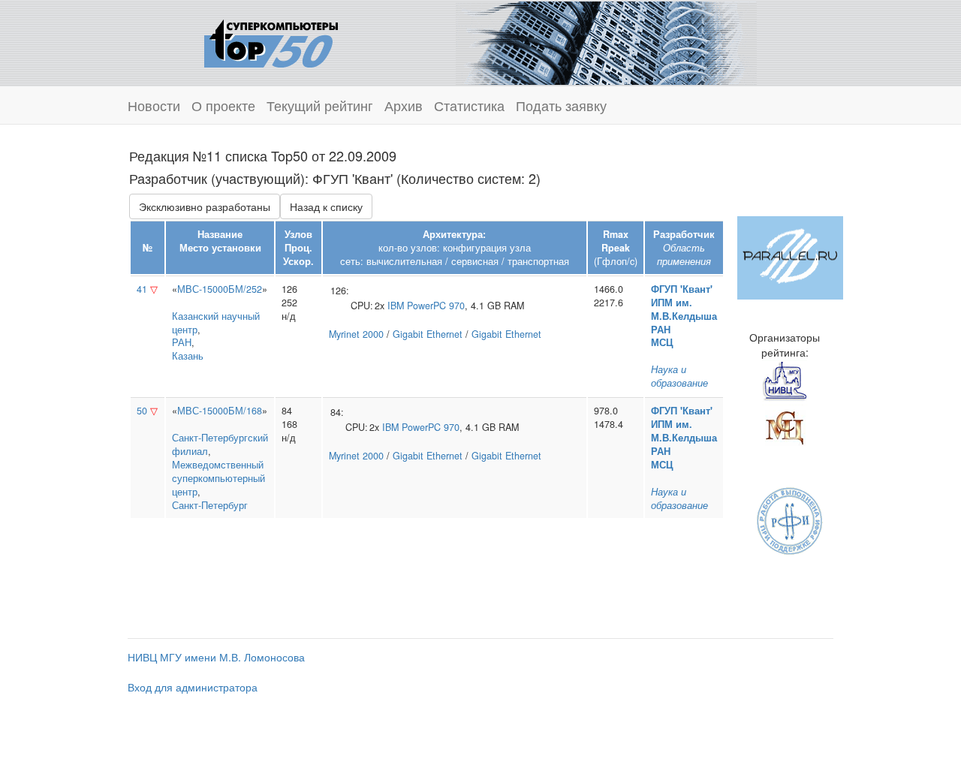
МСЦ (662, 342)
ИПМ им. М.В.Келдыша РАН (684, 316)
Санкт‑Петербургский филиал (220, 444)
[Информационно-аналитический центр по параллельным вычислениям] (790, 256)
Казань (187, 356)
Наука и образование (679, 376)
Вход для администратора (193, 686)
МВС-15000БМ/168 (219, 410)
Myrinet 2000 (356, 334)
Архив (403, 105)
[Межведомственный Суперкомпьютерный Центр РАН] (784, 425)
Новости (154, 105)
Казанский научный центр (216, 322)
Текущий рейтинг (320, 105)
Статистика (469, 105)
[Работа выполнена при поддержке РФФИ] (790, 519)
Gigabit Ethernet (427, 334)
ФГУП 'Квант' (681, 289)
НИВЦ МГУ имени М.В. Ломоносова (216, 656)
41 (142, 289)
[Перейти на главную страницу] (271, 41)
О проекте (223, 105)
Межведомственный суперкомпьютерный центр (218, 478)
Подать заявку (561, 105)
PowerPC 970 (436, 305)
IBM (395, 305)
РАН (181, 342)
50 (142, 410)
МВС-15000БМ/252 (219, 289)
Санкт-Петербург (210, 505)
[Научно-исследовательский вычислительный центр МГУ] (784, 380)
